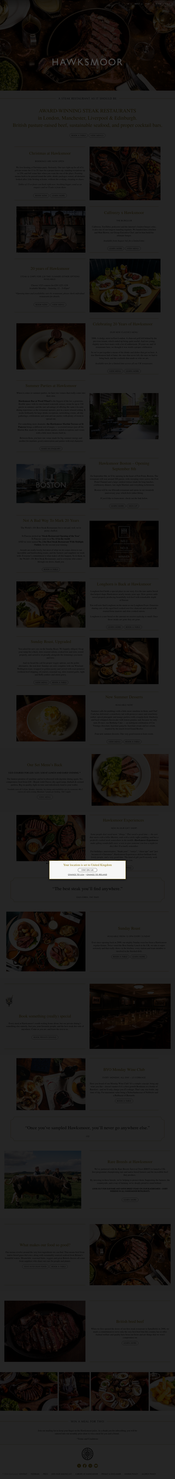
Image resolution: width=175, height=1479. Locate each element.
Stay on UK (87, 870)
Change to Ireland (96, 874)
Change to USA (76, 874)
